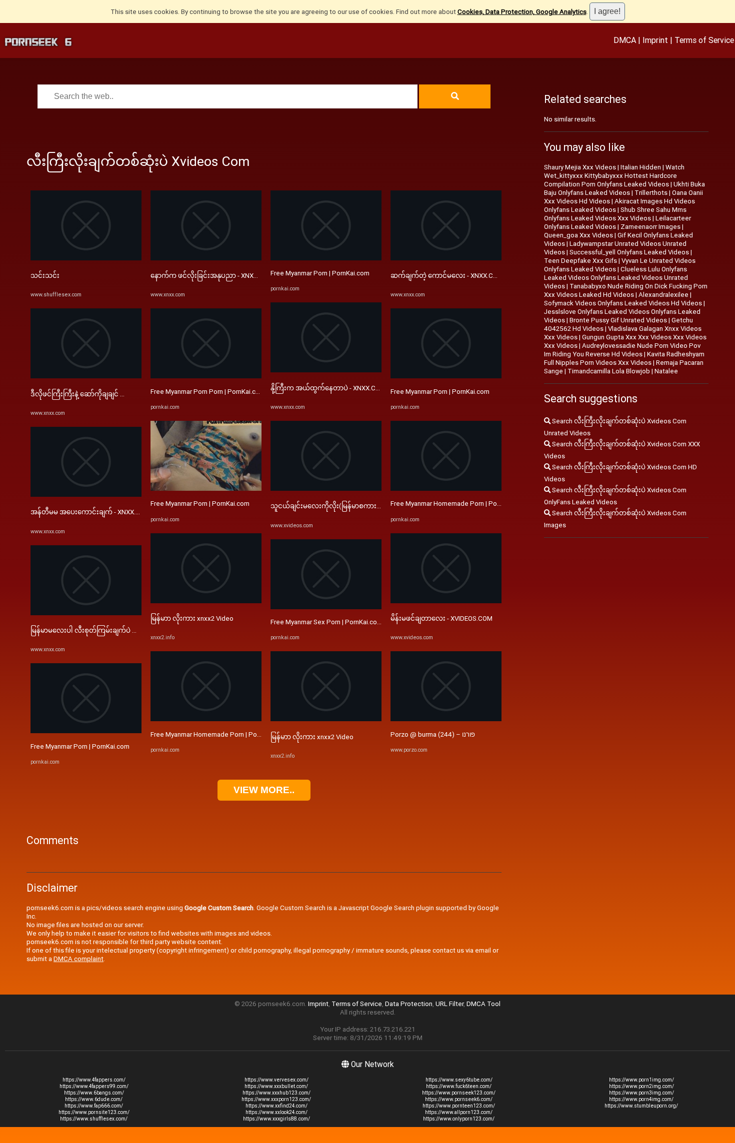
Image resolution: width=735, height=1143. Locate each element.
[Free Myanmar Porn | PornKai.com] (86, 731)
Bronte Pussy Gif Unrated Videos (618, 320)
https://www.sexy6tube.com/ (459, 1080)
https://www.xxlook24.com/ (277, 1112)
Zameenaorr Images (650, 226)
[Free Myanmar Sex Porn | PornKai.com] (326, 607)
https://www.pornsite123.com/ (94, 1112)
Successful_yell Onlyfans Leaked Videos (629, 252)
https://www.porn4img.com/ (641, 1099)
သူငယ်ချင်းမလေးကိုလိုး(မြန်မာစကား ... (326, 506)
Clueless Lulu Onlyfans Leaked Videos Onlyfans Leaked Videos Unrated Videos (616, 277)
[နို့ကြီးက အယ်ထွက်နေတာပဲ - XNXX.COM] (326, 370)
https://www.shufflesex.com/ (94, 1119)
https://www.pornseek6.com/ (458, 1099)
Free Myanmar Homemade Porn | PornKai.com (218, 734)
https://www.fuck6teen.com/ (459, 1086)
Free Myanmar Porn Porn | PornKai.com (207, 391)
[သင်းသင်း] (86, 258)
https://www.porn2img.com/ (641, 1086)
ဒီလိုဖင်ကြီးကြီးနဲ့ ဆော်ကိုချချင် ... (77, 394)
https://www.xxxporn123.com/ (276, 1099)
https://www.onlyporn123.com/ (458, 1119)
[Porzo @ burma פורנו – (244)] (446, 719)
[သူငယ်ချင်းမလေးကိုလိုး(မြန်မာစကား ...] (326, 488)
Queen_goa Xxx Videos (578, 235)
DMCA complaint (79, 959)
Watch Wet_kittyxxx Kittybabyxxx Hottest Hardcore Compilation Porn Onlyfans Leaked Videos (614, 175)
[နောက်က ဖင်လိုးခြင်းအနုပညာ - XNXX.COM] (206, 258)
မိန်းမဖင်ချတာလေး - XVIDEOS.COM (441, 618)
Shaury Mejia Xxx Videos (580, 167)
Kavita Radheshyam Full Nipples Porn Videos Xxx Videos (624, 358)
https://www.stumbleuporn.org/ (641, 1106)
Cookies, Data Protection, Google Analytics (522, 11)
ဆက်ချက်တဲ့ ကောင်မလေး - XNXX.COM (446, 275)
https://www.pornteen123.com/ (458, 1106)
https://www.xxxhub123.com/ (276, 1093)
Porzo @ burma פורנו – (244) (432, 734)
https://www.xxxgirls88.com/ (276, 1119)
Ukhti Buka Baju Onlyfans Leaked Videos (624, 188)
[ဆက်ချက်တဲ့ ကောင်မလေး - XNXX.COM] (446, 258)
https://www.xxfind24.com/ (277, 1106)
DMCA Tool (483, 1004)
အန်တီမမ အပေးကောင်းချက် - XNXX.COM (90, 512)
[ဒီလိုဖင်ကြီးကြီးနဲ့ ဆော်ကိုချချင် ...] (86, 376)
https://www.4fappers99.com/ (94, 1086)
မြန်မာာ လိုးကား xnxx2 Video (192, 618)
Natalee (666, 371)
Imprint (655, 40)
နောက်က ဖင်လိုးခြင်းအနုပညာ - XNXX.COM (212, 275)
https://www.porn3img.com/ (641, 1093)
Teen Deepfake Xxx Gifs (580, 260)
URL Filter (450, 1004)
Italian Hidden (640, 167)
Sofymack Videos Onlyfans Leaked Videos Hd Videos (623, 303)
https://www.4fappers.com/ (94, 1080)
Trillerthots (651, 192)
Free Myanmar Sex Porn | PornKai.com (326, 622)
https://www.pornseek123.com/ (459, 1093)
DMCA (625, 40)
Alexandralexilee (663, 294)
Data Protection (408, 1004)
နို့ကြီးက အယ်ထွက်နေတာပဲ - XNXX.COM (328, 388)
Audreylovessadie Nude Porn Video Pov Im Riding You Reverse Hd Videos (622, 349)
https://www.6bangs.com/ (94, 1093)
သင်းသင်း (45, 275)
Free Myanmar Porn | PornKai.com (80, 746)
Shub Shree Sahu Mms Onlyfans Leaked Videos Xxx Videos (615, 213)
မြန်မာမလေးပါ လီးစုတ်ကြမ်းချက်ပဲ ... (83, 630)
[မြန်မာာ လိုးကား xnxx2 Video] (206, 601)
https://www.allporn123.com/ (458, 1112)
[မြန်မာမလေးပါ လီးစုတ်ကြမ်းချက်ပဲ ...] (86, 613)
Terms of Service (704, 40)
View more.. (264, 790)
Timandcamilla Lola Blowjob (609, 371)
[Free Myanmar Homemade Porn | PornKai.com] (206, 719)
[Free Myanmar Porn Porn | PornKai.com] (206, 376)
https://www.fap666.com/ (93, 1106)
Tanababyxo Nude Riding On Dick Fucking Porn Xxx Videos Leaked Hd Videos (626, 290)
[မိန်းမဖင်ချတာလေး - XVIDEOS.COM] (446, 601)
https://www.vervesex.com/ (276, 1080)
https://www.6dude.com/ (93, 1099)
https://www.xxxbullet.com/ (276, 1086)
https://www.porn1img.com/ (641, 1080)
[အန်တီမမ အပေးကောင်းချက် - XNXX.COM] (86, 494)
